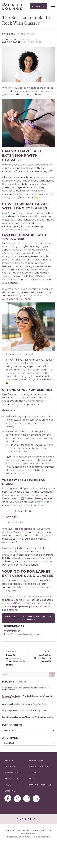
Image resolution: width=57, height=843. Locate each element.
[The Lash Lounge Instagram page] (17, 798)
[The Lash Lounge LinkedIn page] (36, 798)
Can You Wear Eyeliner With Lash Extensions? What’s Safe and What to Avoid (28, 697)
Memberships (13, 772)
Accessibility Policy (28, 833)
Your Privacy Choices (27, 830)
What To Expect (40, 766)
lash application (23, 529)
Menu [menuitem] (52, 6)
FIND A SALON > (28, 819)
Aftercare (36, 760)
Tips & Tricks (26, 34)
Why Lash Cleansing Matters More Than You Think (24, 704)
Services (10, 766)
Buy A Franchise (40, 785)
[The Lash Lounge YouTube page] (26, 798)
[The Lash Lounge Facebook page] (7, 798)
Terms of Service (43, 830)
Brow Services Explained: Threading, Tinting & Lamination (28, 717)
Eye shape (11, 516)
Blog (32, 778)
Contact (10, 791)
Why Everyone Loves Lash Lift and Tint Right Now (24, 710)
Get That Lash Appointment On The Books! (28, 618)
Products (11, 778)
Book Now (38, 6)
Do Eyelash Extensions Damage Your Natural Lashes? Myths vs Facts (25, 689)
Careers (34, 772)
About (9, 760)
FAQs (7, 785)
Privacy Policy (12, 830)
